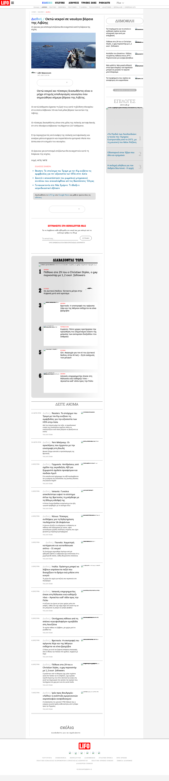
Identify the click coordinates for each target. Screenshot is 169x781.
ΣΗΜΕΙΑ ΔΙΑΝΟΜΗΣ (124, 760)
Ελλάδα (36, 7)
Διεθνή (44, 7)
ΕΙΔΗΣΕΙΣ (41, 12)
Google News (63, 195)
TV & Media (83, 7)
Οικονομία (62, 7)
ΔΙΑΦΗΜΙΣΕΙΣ (89, 758)
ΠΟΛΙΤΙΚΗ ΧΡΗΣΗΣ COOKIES (102, 760)
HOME (34, 12)
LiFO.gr (51, 195)
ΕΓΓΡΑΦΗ (85, 238)
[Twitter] (92, 65)
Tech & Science (94, 7)
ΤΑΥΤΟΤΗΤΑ (47, 758)
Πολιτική (52, 7)
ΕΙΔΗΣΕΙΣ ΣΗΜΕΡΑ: (43, 166)
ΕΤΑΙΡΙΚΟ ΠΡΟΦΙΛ (106, 758)
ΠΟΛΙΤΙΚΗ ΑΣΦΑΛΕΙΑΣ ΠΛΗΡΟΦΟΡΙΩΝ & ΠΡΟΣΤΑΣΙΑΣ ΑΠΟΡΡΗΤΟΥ (62, 760)
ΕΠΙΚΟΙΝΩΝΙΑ (61, 758)
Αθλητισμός (106, 7)
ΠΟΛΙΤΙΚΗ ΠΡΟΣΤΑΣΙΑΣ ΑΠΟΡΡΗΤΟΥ (73, 242)
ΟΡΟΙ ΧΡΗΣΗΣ (53, 242)
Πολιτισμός (72, 7)
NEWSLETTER (75, 758)
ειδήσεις (38, 197)
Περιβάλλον (117, 7)
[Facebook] (89, 65)
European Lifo (130, 7)
